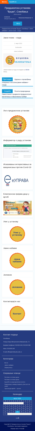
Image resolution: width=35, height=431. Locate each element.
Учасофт (21, 428)
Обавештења (8, 367)
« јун (17, 418)
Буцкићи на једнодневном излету (14, 382)
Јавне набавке (18, 51)
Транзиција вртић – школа (12, 388)
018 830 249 (7, 17)
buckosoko (18, 47)
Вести (6, 363)
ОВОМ (27, 69)
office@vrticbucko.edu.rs (10, 18)
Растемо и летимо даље (11, 377)
